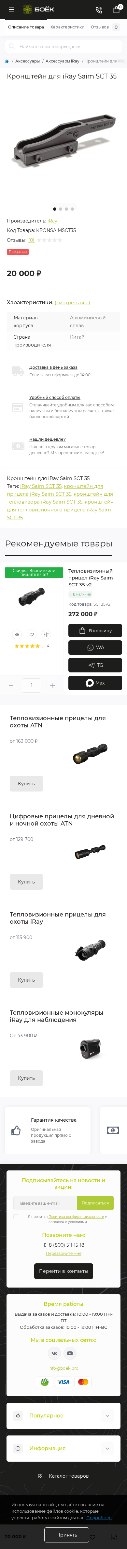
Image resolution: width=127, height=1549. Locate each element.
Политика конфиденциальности (76, 1217)
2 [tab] (60, 209)
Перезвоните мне (63, 1253)
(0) (31, 240)
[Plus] (52, 685)
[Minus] (11, 685)
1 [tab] (54, 209)
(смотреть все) (72, 303)
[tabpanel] (63, 141)
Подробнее (99, 1517)
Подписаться (95, 1203)
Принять (66, 1535)
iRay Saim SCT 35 (41, 486)
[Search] (12, 46)
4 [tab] (72, 209)
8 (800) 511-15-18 (66, 1245)
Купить (26, 784)
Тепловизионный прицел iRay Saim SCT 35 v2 (90, 578)
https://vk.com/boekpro (54, 1353)
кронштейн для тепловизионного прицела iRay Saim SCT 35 (60, 510)
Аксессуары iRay (62, 61)
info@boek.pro (64, 1368)
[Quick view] (17, 634)
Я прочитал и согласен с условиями (67, 1219)
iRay (52, 221)
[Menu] (11, 9)
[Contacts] (98, 9)
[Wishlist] (31, 634)
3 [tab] (66, 209)
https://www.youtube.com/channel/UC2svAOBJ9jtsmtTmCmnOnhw (70, 1353)
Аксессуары (27, 61)
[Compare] (46, 634)
